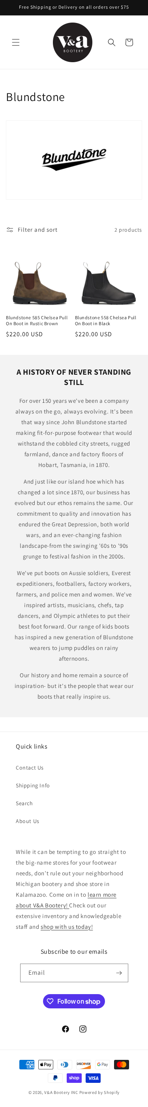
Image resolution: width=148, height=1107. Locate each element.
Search (24, 803)
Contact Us (30, 767)
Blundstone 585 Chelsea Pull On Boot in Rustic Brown (36, 320)
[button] (15, 42)
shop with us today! (67, 926)
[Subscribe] (119, 973)
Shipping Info (33, 785)
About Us (27, 821)
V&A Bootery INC (61, 1092)
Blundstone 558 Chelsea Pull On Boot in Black (106, 320)
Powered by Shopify (99, 1092)
